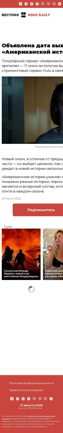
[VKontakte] (20, 4)
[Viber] (42, 4)
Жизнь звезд (27, 26)
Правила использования (26, 390)
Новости (11, 24)
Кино (40, 24)
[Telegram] (59, 4)
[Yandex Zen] (26, 4)
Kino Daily (26, 15)
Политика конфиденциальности (31, 383)
